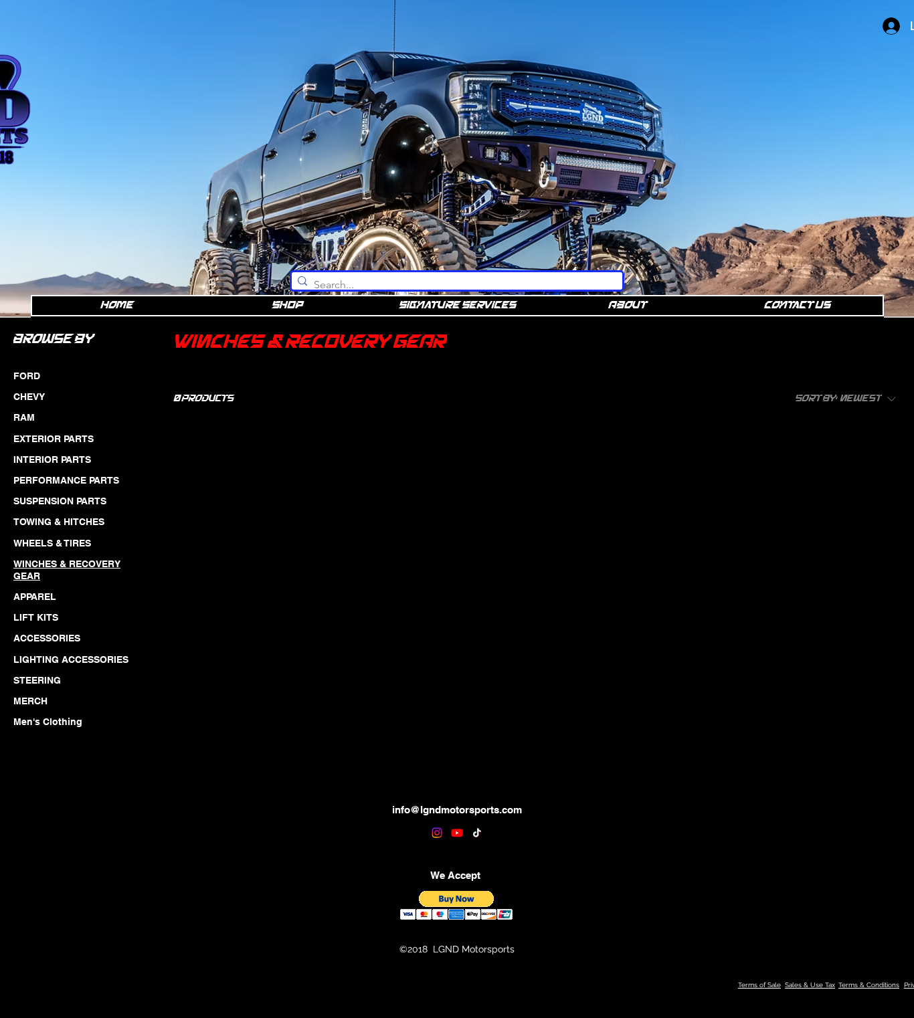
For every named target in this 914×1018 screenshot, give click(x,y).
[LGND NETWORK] (457, 832)
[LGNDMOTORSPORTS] (437, 832)
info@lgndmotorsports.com (457, 809)
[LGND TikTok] (477, 832)
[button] (456, 905)
